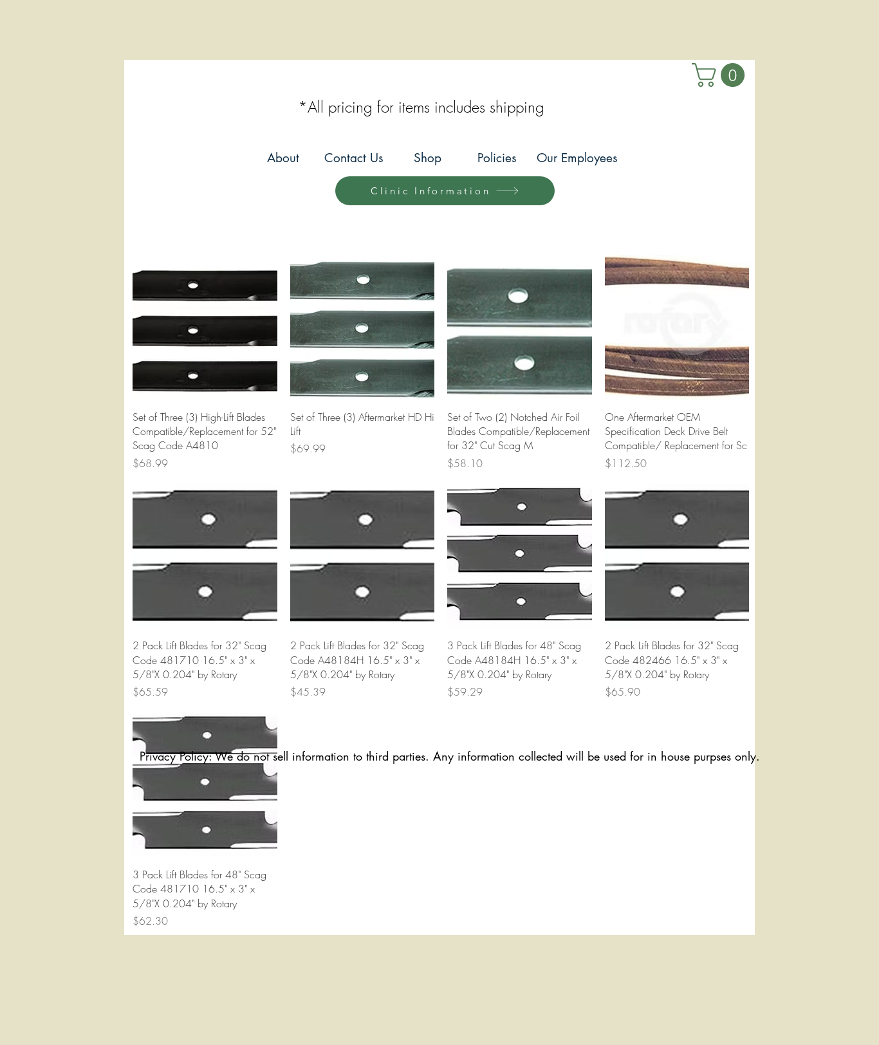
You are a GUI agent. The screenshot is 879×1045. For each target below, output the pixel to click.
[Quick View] (205, 327)
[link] (721, 75)
